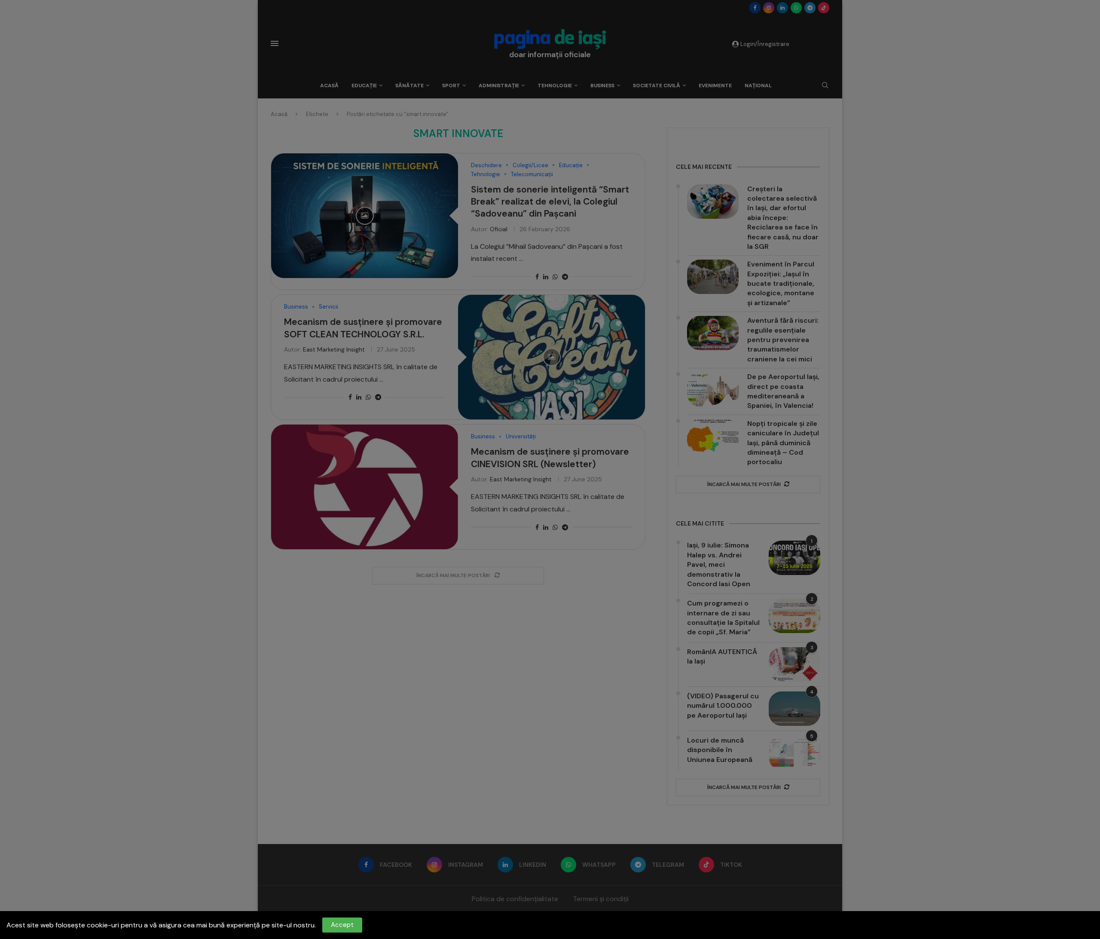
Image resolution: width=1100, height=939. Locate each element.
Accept (342, 925)
